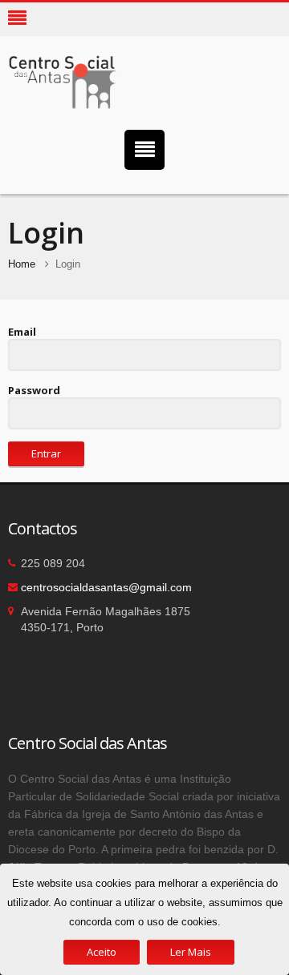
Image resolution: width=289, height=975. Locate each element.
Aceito (101, 952)
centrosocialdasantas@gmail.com (106, 587)
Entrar (46, 453)
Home (21, 264)
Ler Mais (190, 952)
